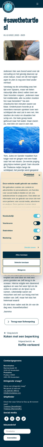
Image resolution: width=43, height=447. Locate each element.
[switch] (34, 222)
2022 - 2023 (20, 35)
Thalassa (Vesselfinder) (12, 406)
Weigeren (21, 270)
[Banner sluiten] (39, 175)
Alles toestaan (21, 255)
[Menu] (37, 4)
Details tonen (30, 247)
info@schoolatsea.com (12, 393)
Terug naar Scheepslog (23, 321)
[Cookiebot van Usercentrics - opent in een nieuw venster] (25, 175)
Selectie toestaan (21, 262)
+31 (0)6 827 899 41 (11, 391)
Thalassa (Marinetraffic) (13, 409)
